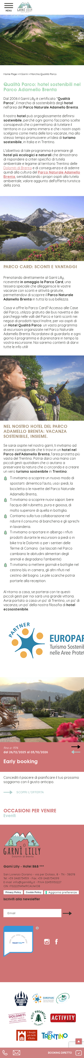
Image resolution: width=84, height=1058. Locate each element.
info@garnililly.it (24, 882)
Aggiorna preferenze (62, 892)
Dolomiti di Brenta (17, 168)
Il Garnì (23, 74)
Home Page (10, 74)
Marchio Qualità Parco (43, 74)
